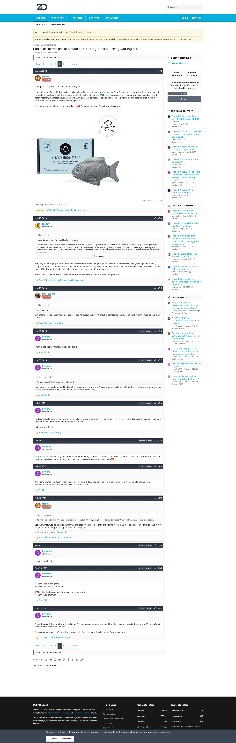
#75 (160, 288)
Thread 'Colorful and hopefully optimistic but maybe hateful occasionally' (186, 134)
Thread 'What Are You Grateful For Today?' (182, 191)
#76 (160, 331)
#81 (160, 498)
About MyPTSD (109, 709)
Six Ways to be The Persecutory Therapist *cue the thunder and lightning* (185, 305)
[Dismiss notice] (200, 32)
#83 (160, 568)
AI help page (99, 39)
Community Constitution (114, 718)
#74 (159, 218)
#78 (160, 403)
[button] (67, 18)
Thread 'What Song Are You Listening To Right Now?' (185, 148)
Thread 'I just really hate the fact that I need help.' (185, 224)
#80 (160, 466)
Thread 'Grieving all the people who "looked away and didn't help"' (186, 282)
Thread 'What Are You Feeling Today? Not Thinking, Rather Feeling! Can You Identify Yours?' (186, 176)
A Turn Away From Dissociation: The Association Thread (185, 320)
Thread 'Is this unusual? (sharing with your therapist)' (186, 212)
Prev (38, 64)
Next (74, 64)
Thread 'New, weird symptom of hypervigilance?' (186, 268)
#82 (160, 545)
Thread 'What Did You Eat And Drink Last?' (186, 160)
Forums (40, 17)
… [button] (47, 64)
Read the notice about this (83, 32)
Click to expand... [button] (98, 256)
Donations (112, 17)
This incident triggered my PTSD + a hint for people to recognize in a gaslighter (185, 351)
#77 (160, 360)
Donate (184, 99)
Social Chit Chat (179, 328)
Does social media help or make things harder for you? (185, 377)
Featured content (182, 205)
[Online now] (38, 228)
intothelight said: (44, 515)
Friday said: (41, 235)
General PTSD (177, 384)
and (51, 432)
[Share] (155, 71)
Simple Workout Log (44, 456)
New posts (41, 24)
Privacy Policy (63, 713)
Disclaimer (52, 713)
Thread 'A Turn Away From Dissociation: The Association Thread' (185, 119)
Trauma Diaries (178, 343)
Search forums (57, 24)
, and (52, 323)
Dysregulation (178, 371)
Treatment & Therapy (181, 313)
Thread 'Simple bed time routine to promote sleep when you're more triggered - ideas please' (186, 239)
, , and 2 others (65, 210)
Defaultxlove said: (44, 377)
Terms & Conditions (81, 713)
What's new (58, 17)
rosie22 (164, 727)
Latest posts (179, 297)
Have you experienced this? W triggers (186, 365)
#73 (160, 71)
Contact (94, 17)
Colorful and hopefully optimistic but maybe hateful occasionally (186, 336)
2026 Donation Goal (178, 63)
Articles (77, 17)
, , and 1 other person (61, 280)
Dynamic (39, 52)
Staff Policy (108, 728)
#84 (159, 608)
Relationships (177, 359)
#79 (160, 440)
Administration (109, 714)
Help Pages (107, 723)
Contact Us (62, 205)
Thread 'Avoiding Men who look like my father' (184, 255)
